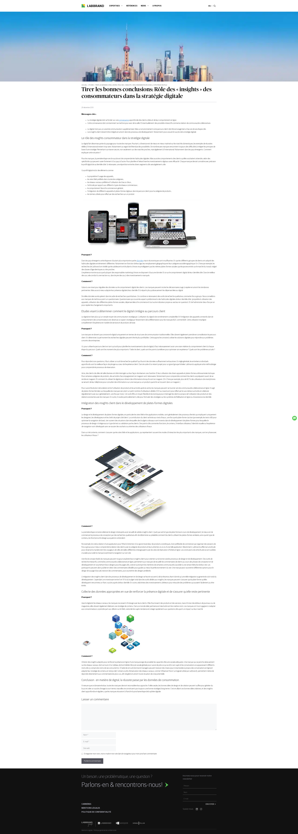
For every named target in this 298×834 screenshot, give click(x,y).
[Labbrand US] (105, 824)
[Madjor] (122, 824)
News (143, 6)
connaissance (124, 120)
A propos (156, 6)
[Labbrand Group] (88, 824)
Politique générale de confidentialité (105, 830)
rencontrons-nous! (139, 785)
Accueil (84, 85)
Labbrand (95, 6)
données (140, 261)
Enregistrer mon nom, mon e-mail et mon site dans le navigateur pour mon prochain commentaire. (120, 754)
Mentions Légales (87, 830)
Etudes (91, 85)
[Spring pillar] (138, 824)
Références (131, 6)
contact (200, 6)
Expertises (114, 6)
